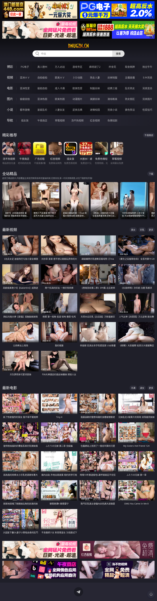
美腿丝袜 (95, 99)
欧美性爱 (77, 88)
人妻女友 (60, 109)
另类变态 (147, 88)
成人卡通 (60, 88)
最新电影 (9, 387)
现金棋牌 (130, 67)
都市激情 (25, 109)
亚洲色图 (42, 99)
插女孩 (25, 120)
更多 (151, 229)
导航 (10, 120)
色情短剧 (112, 120)
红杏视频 (95, 120)
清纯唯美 (112, 99)
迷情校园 (95, 109)
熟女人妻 (95, 77)
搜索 (118, 53)
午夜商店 (42, 120)
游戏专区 (77, 67)
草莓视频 (60, 120)
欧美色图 (60, 99)
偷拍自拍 (42, 88)
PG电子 (25, 67)
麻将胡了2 (94, 67)
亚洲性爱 (25, 88)
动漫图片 (77, 99)
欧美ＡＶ (60, 77)
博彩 (10, 67)
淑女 (142, 387)
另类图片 (147, 99)
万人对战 (60, 67)
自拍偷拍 (42, 77)
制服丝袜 (95, 88)
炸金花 (112, 67)
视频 (10, 77)
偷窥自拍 (25, 99)
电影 (10, 88)
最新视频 (9, 229)
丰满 (133, 387)
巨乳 (142, 229)
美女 (133, 229)
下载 (151, 173)
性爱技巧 (147, 109)
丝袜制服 (112, 77)
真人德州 (42, 67)
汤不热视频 (77, 120)
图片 (10, 99)
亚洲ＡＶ (25, 77)
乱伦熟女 (130, 88)
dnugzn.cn (78, 46)
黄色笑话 (130, 109)
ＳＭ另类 (147, 77)
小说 (10, 110)
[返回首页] (151, 594)
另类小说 (112, 109)
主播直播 (130, 77)
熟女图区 (130, 99)
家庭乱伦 (42, 109)
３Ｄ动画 (77, 77)
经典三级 (112, 88)
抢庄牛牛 (147, 67)
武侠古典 (77, 109)
